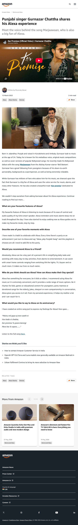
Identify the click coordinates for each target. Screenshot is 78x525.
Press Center (7, 474)
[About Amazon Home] (7, 456)
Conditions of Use (14, 520)
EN (6, 489)
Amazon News (6, 12)
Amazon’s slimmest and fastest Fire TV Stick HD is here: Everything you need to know (55, 427)
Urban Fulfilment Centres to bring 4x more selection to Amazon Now (32, 362)
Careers (5, 502)
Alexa (4, 100)
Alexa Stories (13, 100)
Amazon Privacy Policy (26, 520)
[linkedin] (74, 512)
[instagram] (21, 512)
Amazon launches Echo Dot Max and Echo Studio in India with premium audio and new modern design (19, 427)
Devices (21, 100)
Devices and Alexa (17, 12)
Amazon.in (6, 480)
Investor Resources (9, 496)
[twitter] (3, 512)
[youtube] (56, 512)
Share (73, 100)
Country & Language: (9, 487)
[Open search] (70, 4)
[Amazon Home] (7, 4)
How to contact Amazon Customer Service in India (24, 350)
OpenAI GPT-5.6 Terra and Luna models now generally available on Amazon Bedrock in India (39, 356)
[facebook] (39, 512)
